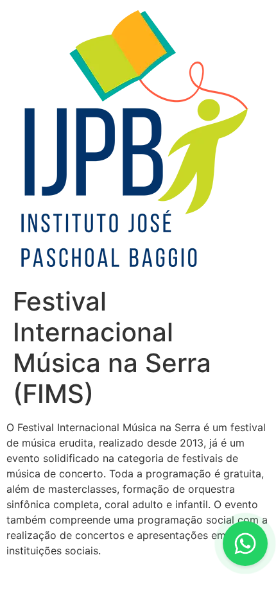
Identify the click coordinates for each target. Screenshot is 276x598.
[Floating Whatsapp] (245, 543)
